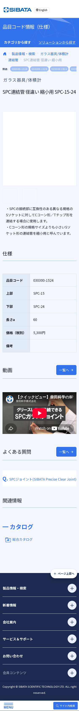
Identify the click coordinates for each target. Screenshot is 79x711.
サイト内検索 (67, 705)
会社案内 (9, 622)
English (43, 10)
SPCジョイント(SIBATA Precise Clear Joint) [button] (39, 479)
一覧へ (64, 369)
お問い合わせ (13, 655)
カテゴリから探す (17, 42)
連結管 (13, 59)
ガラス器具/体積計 (54, 53)
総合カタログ (22, 539)
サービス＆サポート (18, 638)
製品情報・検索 (23, 53)
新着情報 (9, 605)
